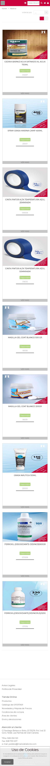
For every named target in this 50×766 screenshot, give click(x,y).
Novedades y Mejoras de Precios (17, 708)
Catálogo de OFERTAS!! (12, 705)
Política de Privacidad (11, 689)
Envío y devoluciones (11, 719)
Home (4, 8)
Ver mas (25, 93)
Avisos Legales (8, 685)
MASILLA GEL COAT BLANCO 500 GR (25, 337)
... (35, 12)
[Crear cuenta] (48, 3)
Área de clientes (9, 716)
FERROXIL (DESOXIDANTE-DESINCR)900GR (25, 544)
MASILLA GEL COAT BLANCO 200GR (25, 406)
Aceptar (7, 762)
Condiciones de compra (13, 712)
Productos (6, 701)
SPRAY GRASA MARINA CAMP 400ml (25, 130)
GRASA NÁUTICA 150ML (25, 475)
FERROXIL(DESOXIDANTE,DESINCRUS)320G (25, 613)
